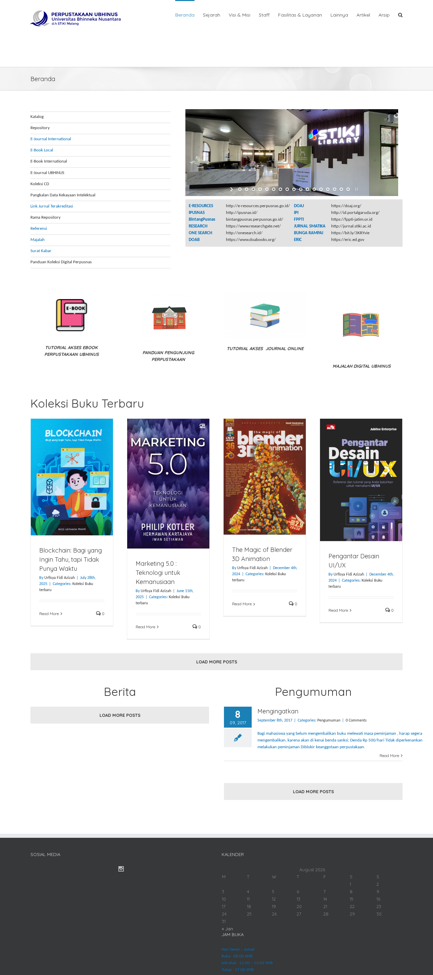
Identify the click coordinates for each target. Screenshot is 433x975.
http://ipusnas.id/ (241, 213)
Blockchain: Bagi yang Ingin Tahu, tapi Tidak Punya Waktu (70, 559)
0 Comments (356, 720)
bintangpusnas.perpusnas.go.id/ (254, 219)
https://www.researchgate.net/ (253, 226)
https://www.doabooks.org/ (251, 240)
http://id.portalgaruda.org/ (355, 213)
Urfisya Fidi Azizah (59, 578)
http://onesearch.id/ (244, 233)
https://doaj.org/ (346, 206)
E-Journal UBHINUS (47, 173)
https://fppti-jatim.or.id (351, 219)
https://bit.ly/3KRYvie (350, 233)
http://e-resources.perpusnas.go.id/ (258, 206)
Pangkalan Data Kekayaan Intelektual (62, 195)
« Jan (227, 928)
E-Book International (48, 161)
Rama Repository (45, 217)
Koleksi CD (39, 184)
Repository (40, 128)
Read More (49, 613)
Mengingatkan (277, 711)
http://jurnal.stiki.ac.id (351, 226)
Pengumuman (328, 720)
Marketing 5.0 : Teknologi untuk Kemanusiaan (158, 573)
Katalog (37, 117)
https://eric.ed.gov (347, 240)
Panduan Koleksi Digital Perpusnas (61, 262)
